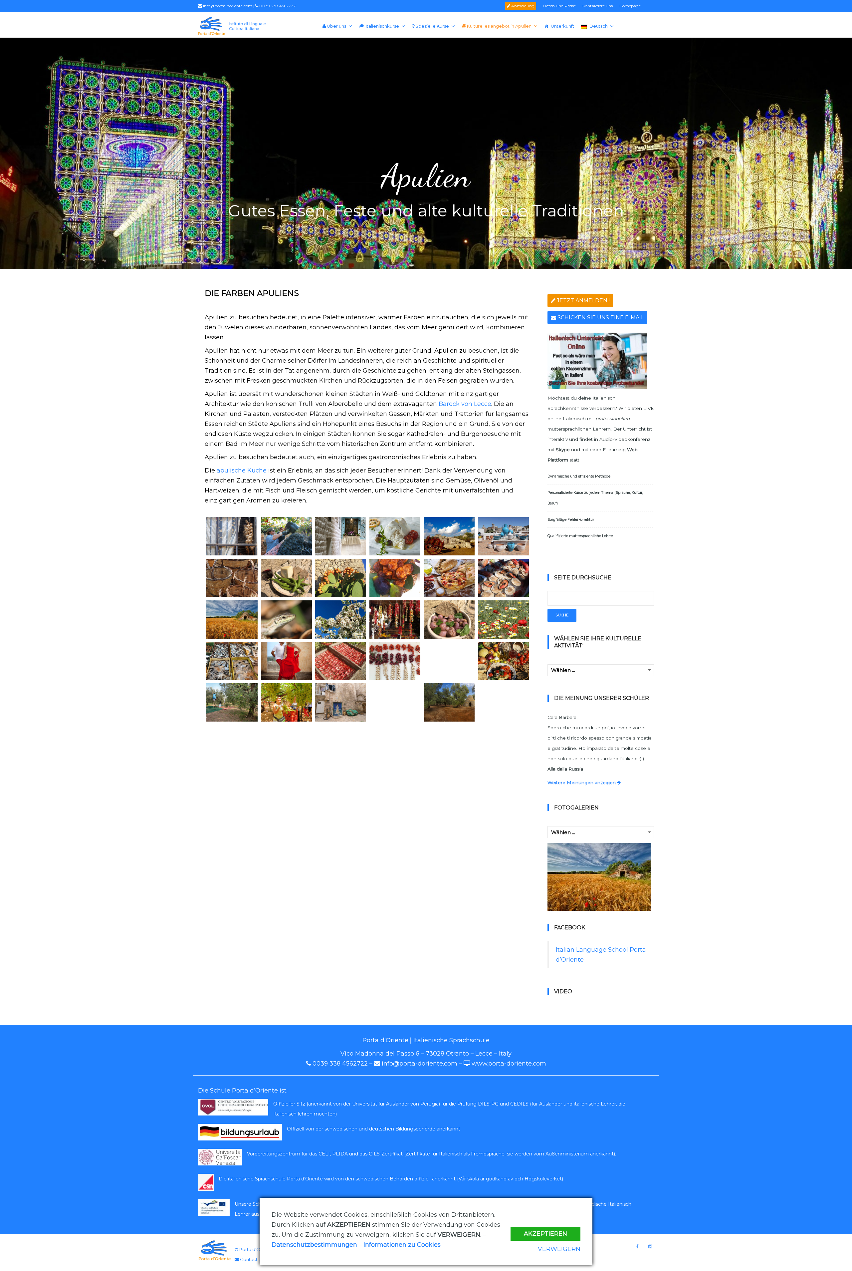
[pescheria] (231, 661)
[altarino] (340, 536)
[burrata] (394, 536)
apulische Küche (242, 470)
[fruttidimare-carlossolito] (503, 578)
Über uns (336, 26)
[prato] (449, 661)
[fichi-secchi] (394, 578)
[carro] (449, 536)
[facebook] (637, 1246)
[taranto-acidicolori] (340, 702)
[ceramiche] (503, 536)
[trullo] (449, 702)
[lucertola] (286, 619)
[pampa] (449, 619)
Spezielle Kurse (431, 26)
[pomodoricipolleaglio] (394, 661)
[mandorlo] (340, 619)
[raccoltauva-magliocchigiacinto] (286, 702)
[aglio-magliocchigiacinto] (231, 536)
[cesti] (231, 578)
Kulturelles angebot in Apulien (499, 26)
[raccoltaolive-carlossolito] (231, 702)
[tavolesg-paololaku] (394, 702)
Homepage (630, 5)
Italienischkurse (382, 26)
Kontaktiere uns (597, 5)
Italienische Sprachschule (451, 1040)
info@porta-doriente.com (227, 5)
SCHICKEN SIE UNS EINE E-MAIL (600, 317)
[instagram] (650, 1246)
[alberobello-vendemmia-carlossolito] (286, 536)
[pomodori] (340, 661)
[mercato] (394, 619)
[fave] (286, 578)
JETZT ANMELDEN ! (582, 300)
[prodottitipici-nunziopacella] (503, 661)
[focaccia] (449, 578)
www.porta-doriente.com (509, 1063)
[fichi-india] (340, 578)
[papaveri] (503, 619)
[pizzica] (286, 661)
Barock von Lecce (465, 404)
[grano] (231, 619)
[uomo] (503, 702)
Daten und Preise (559, 5)
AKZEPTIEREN (545, 1233)
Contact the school (260, 1259)
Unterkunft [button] (562, 26)
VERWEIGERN (559, 1249)
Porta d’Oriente (385, 1040)
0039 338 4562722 (277, 5)
